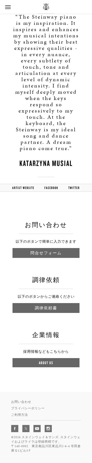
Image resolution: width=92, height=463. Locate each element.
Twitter (74, 188)
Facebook (51, 188)
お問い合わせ (21, 402)
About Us (46, 362)
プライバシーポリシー (28, 408)
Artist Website (23, 188)
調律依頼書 (46, 308)
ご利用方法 (19, 415)
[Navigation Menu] (7, 6)
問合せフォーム (46, 253)
